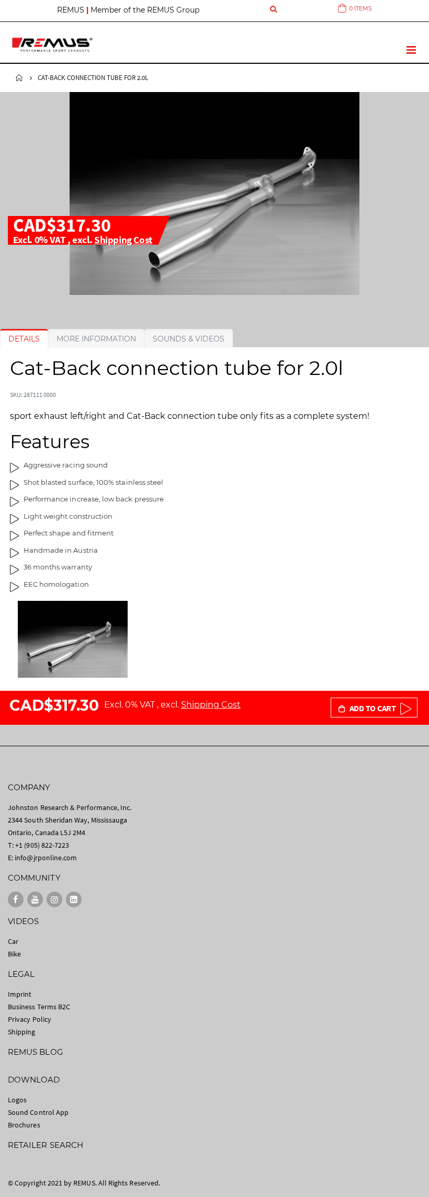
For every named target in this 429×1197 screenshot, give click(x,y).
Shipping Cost (123, 239)
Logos (17, 1099)
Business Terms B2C (39, 1006)
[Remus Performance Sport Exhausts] (52, 45)
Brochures (24, 1125)
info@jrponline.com (46, 857)
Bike (14, 954)
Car (13, 941)
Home (19, 78)
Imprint (19, 994)
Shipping (22, 1031)
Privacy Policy (29, 1019)
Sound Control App (38, 1112)
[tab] (24, 339)
